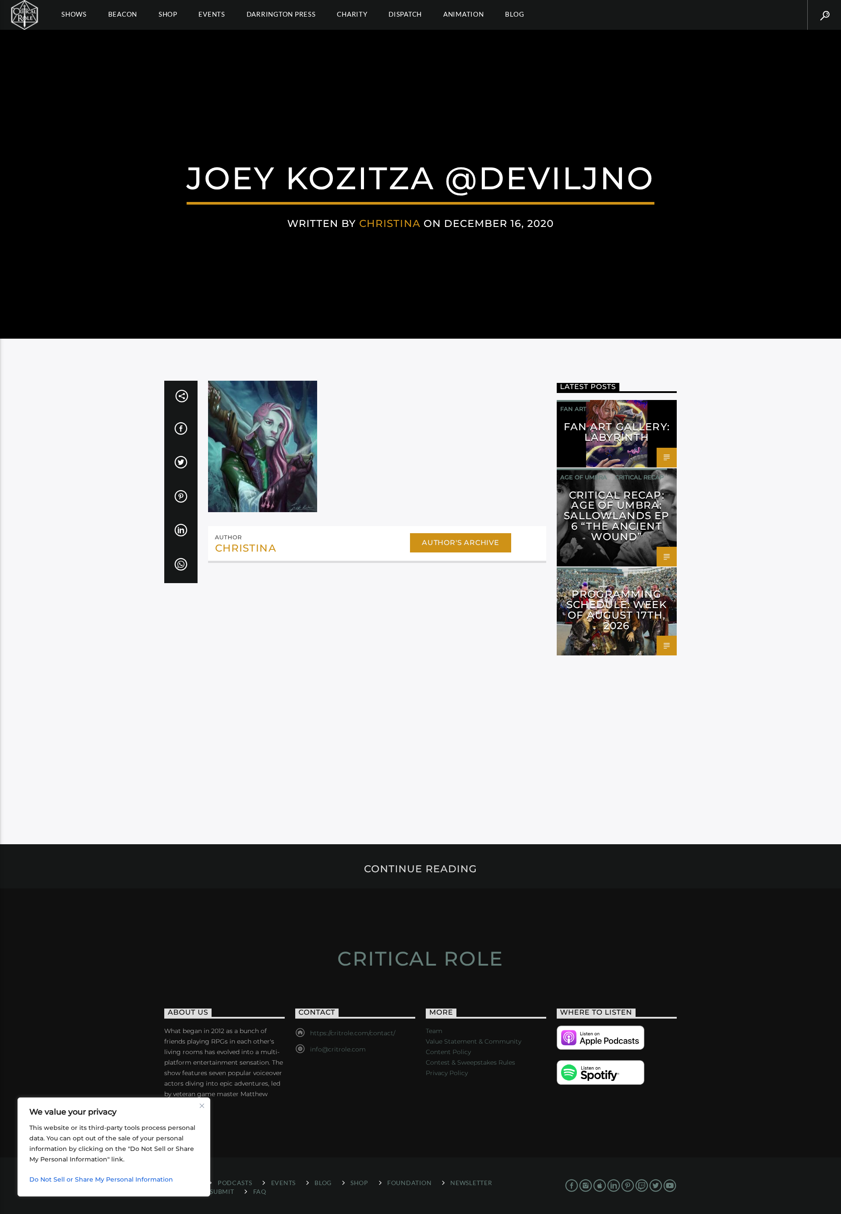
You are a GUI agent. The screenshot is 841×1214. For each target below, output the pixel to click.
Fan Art (573, 408)
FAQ (259, 1191)
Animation (463, 14)
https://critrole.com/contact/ (352, 1033)
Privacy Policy (447, 1073)
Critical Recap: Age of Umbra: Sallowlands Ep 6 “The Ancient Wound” (616, 516)
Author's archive (460, 542)
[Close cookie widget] (202, 1106)
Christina (389, 223)
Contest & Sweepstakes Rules (470, 1062)
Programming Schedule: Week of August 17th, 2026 (616, 609)
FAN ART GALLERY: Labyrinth (617, 432)
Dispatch (405, 14)
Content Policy (448, 1052)
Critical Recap (639, 477)
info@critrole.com (338, 1049)
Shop (168, 14)
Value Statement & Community (473, 1041)
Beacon (123, 14)
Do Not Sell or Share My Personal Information (101, 1179)
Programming (583, 576)
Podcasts (235, 1182)
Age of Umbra (583, 477)
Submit (222, 1191)
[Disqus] (377, 689)
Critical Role (420, 958)
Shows (74, 14)
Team (434, 1031)
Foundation (409, 1182)
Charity (352, 14)
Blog (514, 14)
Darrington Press (281, 14)
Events (211, 14)
